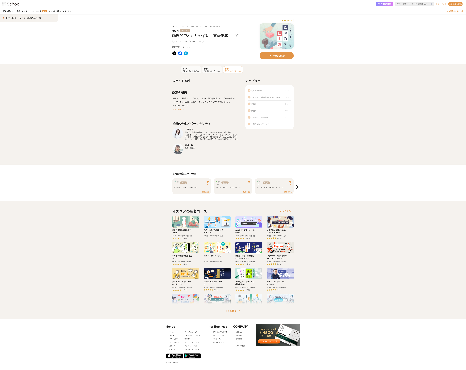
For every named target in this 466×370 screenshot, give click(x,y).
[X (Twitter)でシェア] (174, 53)
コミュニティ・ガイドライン (193, 342)
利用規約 (187, 339)
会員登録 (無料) (455, 4)
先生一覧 (172, 346)
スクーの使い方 (174, 342)
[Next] (297, 187)
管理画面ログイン (218, 342)
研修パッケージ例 (218, 335)
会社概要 (239, 335)
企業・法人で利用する (220, 332)
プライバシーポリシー (191, 346)
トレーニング (38, 11)
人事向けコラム (218, 339)
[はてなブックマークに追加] (186, 53)
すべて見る (287, 211)
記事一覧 (172, 349)
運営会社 (239, 332)
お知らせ (172, 335)
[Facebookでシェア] (180, 53)
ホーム (171, 332)
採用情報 (239, 339)
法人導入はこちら (453, 11)
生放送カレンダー (22, 11)
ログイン (441, 4)
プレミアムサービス (191, 332)
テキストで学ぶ (55, 11)
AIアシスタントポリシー (192, 349)
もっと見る (179, 109)
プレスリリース (241, 342)
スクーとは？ (68, 11)
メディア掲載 (240, 346)
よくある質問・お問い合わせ (193, 335)
